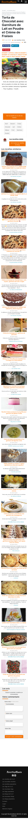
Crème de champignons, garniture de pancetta (14, 333)
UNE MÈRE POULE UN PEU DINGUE (16, 522)
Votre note (8, 701)
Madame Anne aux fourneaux (16, 341)
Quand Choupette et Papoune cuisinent (16, 629)
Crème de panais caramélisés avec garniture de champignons (14, 514)
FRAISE (23, 56)
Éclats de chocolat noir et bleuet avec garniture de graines (14, 675)
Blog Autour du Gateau (16, 421)
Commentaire (10, 704)
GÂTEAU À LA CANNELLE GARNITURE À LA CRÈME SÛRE (14, 194)
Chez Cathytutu (16, 550)
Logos (4, 804)
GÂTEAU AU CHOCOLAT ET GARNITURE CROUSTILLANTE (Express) (14, 307)
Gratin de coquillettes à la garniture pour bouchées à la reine (14, 596)
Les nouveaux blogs (8, 796)
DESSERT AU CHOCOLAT (9, 54)
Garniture (19, 130)
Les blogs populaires (8, 799)
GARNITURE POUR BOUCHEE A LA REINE (14, 623)
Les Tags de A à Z (7, 786)
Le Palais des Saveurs (16, 394)
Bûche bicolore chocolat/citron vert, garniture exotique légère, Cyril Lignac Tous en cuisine (14, 541)
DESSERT (5, 53)
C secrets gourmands (16, 471)
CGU (3, 806)
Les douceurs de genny (15, 176)
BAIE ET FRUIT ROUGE (13, 56)
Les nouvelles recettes (8, 781)
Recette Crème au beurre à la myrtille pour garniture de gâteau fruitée (14, 412)
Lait (14, 127)
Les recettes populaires (9, 784)
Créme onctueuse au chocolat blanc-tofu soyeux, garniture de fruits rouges (14, 280)
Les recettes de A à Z (8, 779)
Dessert (12, 123)
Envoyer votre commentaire (14, 736)
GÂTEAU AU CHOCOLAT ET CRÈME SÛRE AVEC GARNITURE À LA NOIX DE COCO (14, 167)
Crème (19, 127)
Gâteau (7, 130)
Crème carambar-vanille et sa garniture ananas (14, 490)
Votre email (9, 721)
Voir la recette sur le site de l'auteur (14, 116)
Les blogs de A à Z (7, 794)
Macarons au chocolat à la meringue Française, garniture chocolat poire (14, 386)
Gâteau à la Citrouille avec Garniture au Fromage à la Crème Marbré (14, 359)
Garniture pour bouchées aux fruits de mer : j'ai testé (14, 569)
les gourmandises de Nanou (15, 232)
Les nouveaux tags (7, 789)
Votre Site (8, 728)
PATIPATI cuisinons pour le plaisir (15, 446)
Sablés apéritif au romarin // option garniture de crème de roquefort (14, 464)
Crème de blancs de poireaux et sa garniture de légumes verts (14, 439)
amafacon (16, 578)
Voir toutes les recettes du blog (17, 144)
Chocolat (7, 127)
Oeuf (6, 123)
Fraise (19, 123)
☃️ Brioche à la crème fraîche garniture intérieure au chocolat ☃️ (14, 250)
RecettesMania (8, 2)
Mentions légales (7, 808)
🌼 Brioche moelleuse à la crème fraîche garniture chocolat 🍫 (14, 220)
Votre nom (9, 713)
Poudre (7, 133)
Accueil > (4, 10)
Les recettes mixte (16, 368)
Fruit (13, 130)
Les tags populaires (8, 791)
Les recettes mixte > (11, 10)
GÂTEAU (11, 53)
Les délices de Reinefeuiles (16, 289)
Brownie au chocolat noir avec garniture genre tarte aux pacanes (14, 647)
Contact (4, 801)
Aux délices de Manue (16, 496)
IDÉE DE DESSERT (20, 53)
